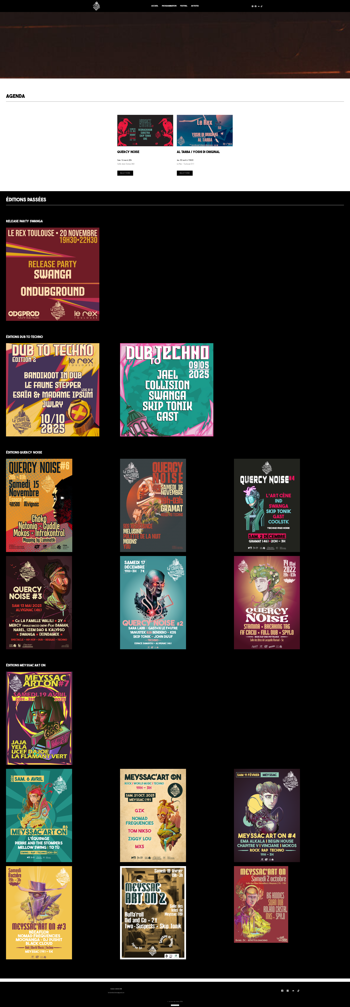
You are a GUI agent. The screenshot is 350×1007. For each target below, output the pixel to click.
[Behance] (258, 6)
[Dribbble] (261, 6)
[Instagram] (252, 6)
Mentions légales (175, 1005)
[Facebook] (255, 6)
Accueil (154, 6)
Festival (183, 6)
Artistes (195, 6)
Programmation (169, 6)
